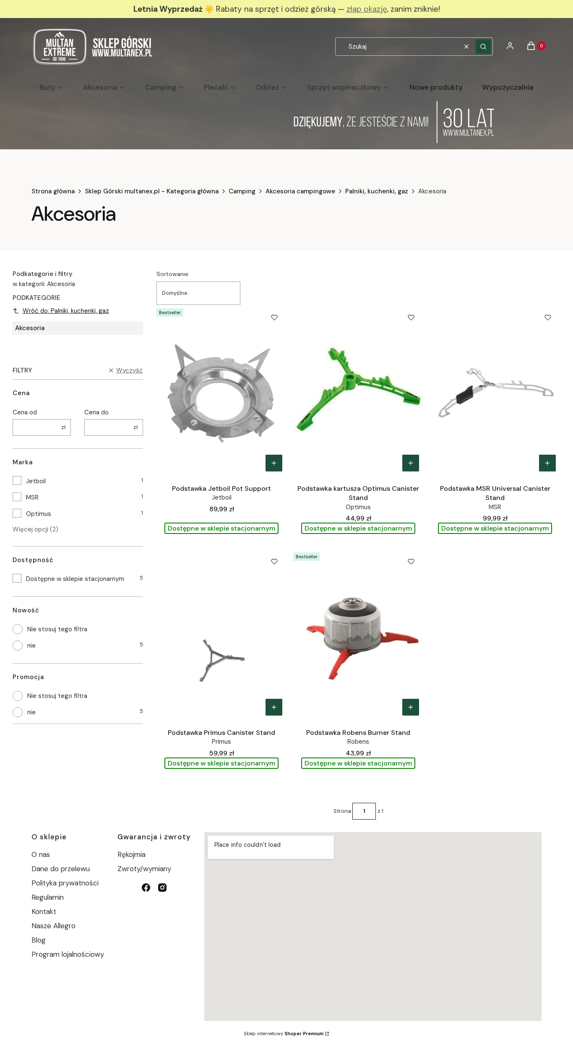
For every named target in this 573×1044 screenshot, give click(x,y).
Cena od (25, 412)
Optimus (38, 514)
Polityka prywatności (65, 883)
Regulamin (47, 897)
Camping (242, 191)
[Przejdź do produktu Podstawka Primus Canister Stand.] (221, 634)
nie (31, 645)
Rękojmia (131, 854)
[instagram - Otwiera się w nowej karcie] (162, 888)
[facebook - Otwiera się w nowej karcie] (146, 888)
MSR (32, 497)
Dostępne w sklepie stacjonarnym (75, 579)
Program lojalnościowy (67, 954)
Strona (342, 811)
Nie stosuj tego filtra (57, 629)
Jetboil (36, 481)
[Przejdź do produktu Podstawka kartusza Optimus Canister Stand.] (358, 390)
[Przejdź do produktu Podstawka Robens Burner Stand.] (358, 634)
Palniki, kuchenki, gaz (376, 191)
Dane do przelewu (60, 868)
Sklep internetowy (283, 1033)
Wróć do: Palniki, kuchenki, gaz (66, 311)
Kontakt (43, 911)
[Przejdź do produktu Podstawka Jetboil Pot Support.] (221, 390)
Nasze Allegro (53, 925)
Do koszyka (274, 463)
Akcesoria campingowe (300, 191)
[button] (483, 46)
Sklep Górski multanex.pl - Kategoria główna (152, 191)
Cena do (96, 412)
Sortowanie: (173, 274)
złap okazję (366, 9)
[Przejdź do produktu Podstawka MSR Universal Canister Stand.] (495, 390)
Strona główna (53, 191)
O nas (40, 854)
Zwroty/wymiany (144, 868)
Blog (38, 940)
